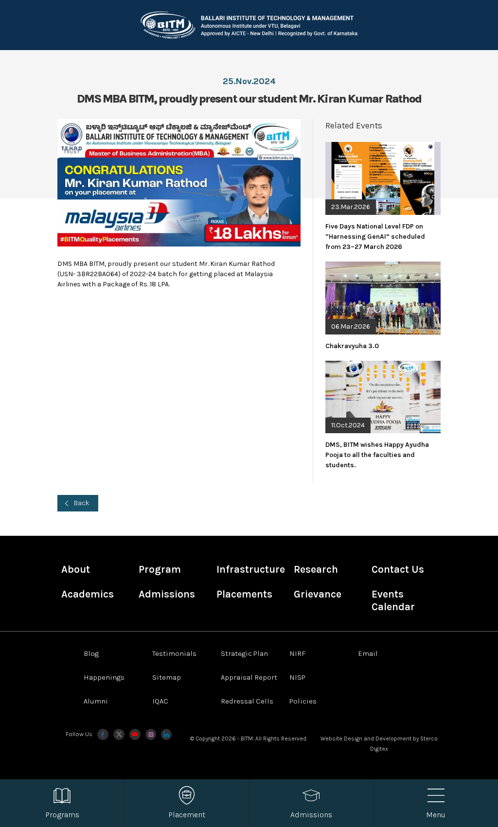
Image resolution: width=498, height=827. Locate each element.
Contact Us (398, 569)
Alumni (96, 701)
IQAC (160, 701)
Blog (91, 653)
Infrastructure (250, 569)
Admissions (167, 594)
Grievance (317, 594)
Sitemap (166, 677)
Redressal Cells (247, 701)
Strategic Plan (244, 653)
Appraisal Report (249, 677)
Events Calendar (393, 600)
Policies (303, 701)
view (382, 197)
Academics (87, 594)
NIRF (297, 653)
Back (81, 503)
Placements (244, 594)
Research (316, 569)
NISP (297, 677)
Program (160, 569)
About (75, 569)
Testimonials (174, 653)
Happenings (104, 677)
